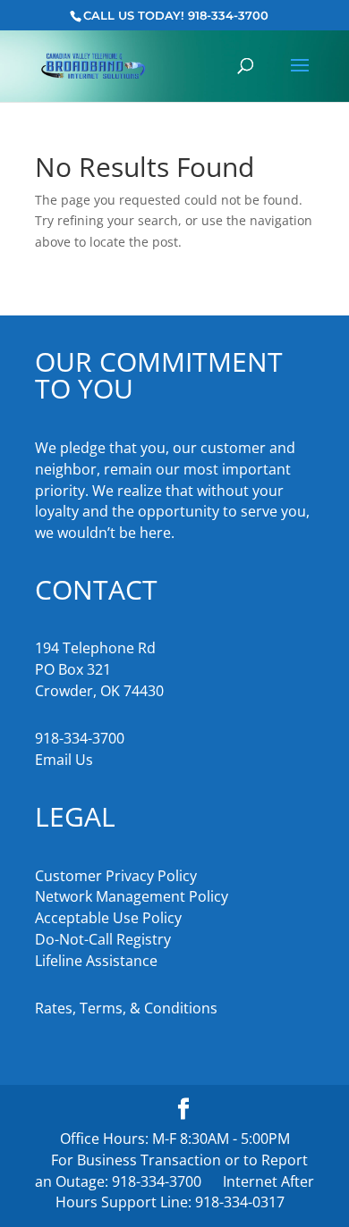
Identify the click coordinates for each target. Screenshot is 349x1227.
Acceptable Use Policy (108, 918)
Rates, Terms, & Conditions (126, 1008)
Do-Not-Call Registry (103, 939)
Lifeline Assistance (96, 961)
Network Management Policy (131, 896)
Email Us (64, 759)
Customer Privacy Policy (116, 876)
